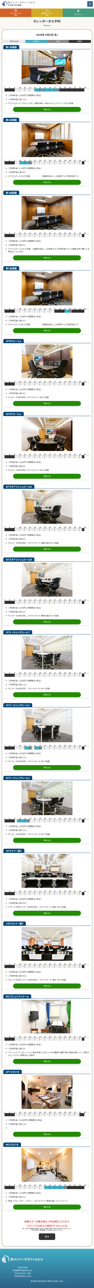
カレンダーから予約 (15, 14)
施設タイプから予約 (47, 14)
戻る (47, 1236)
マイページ (78, 14)
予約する (47, 109)
